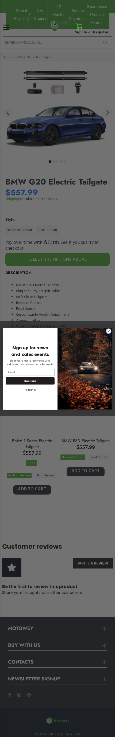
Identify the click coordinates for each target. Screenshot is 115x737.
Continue (30, 380)
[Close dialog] (108, 331)
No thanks (30, 389)
